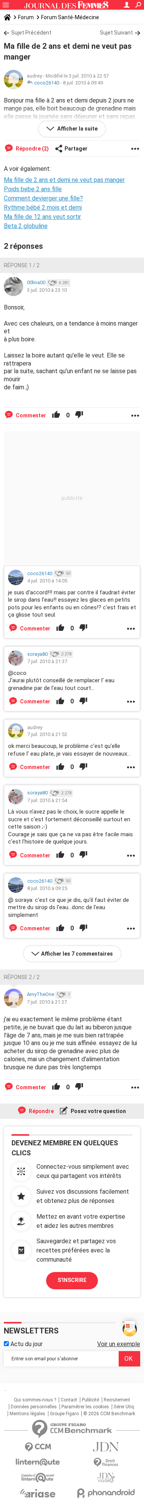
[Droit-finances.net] (106, 1462)
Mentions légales (27, 1413)
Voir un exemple (118, 1344)
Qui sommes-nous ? (35, 1400)
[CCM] (38, 1447)
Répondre (41, 1111)
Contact (69, 1400)
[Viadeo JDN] (106, 1477)
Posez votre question (98, 1111)
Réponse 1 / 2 (22, 265)
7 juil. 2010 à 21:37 (47, 661)
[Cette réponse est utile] (56, 415)
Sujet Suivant (116, 33)
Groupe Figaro (64, 1413)
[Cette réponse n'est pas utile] (79, 415)
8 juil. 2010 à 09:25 (47, 888)
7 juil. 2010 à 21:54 (47, 800)
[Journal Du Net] (106, 1447)
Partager (76, 149)
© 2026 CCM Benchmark (109, 1413)
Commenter (30, 415)
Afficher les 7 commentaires (77, 954)
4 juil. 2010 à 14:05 (47, 581)
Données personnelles (34, 1406)
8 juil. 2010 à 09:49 (83, 83)
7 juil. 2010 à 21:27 (47, 1002)
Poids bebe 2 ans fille (33, 189)
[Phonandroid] (106, 1493)
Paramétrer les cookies (85, 1406)
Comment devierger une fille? (43, 198)
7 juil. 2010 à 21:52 (47, 734)
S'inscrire (72, 1280)
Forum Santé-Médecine (70, 17)
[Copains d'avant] (38, 1477)
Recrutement (117, 1400)
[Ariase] (38, 1493)
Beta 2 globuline (26, 226)
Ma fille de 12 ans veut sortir (42, 216)
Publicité (90, 1400)
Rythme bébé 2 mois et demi (43, 207)
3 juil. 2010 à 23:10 (47, 290)
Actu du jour (26, 1344)
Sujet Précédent (31, 33)
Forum (26, 17)
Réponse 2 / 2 (22, 977)
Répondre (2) (32, 149)
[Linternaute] (38, 1462)
